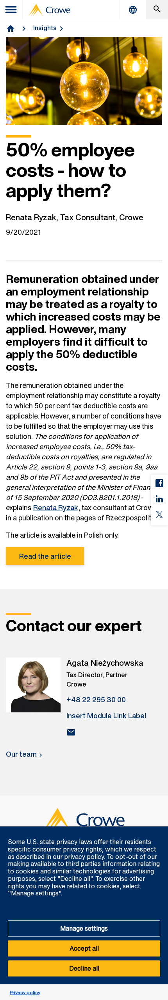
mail (71, 732)
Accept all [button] (84, 948)
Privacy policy (25, 992)
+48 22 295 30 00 (96, 699)
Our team (21, 754)
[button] (158, 831)
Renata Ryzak (55, 507)
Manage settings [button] (84, 928)
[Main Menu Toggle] (11, 9)
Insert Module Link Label (106, 715)
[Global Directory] (133, 9)
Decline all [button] (84, 968)
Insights (45, 28)
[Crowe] (49, 10)
